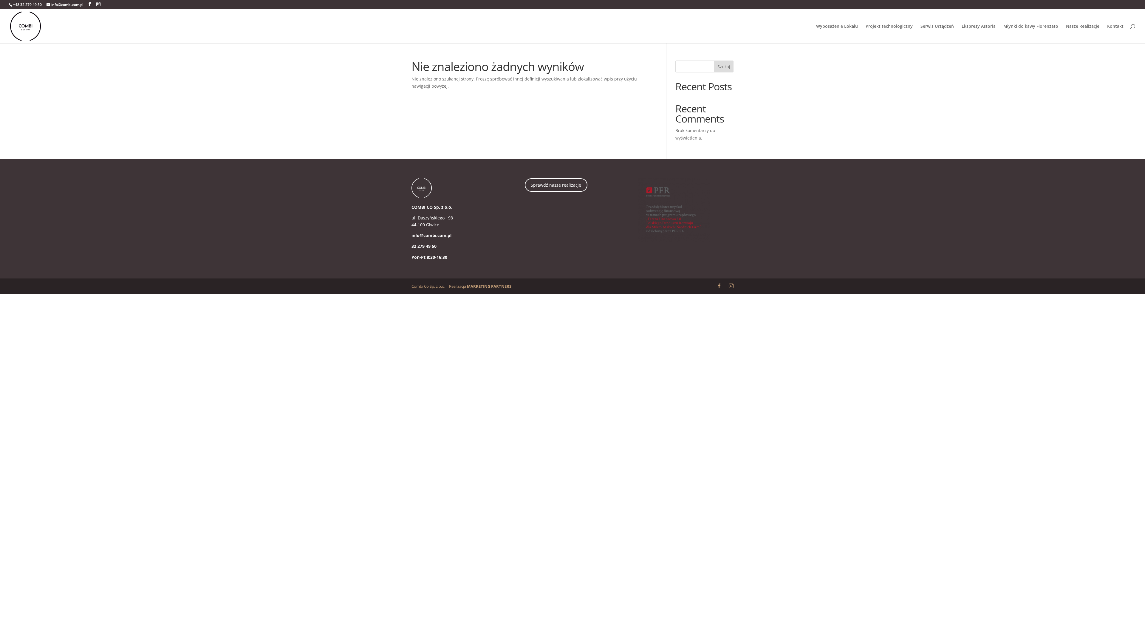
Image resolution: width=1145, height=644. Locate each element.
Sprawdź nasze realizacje (556, 185)
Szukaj (723, 66)
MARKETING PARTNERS (489, 286)
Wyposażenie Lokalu (837, 26)
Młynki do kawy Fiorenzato (1030, 26)
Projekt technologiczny (889, 26)
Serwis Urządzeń (937, 26)
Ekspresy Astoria (979, 26)
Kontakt (1115, 26)
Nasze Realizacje (1082, 26)
